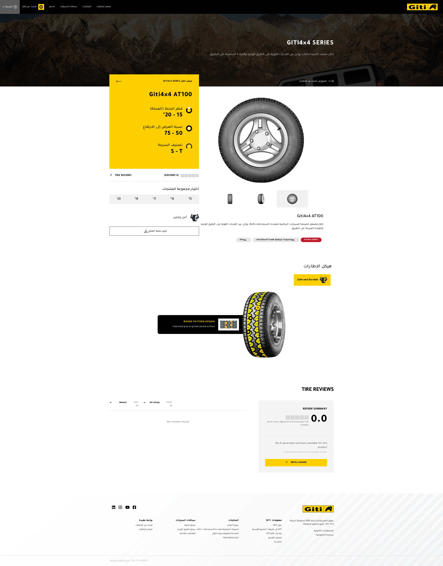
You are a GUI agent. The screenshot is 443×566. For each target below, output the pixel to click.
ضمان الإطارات (103, 7)
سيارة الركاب (233, 525)
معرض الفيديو (275, 538)
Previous (326, 141)
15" (190, 199)
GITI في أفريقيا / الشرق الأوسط (267, 529)
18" (136, 199)
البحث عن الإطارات (143, 525)
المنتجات (86, 7)
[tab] (312, 280)
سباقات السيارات (68, 7)
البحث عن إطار (29, 7)
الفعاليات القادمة (188, 534)
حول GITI (277, 525)
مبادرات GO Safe (274, 534)
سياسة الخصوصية (325, 535)
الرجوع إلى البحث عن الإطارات (313, 81)
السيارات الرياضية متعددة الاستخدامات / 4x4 (218, 529)
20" (118, 199)
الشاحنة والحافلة (231, 538)
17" (154, 199)
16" (172, 199)
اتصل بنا (278, 542)
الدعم (52, 7)
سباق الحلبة (190, 525)
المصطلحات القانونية (324, 531)
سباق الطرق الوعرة (186, 529)
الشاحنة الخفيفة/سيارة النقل (225, 534)
